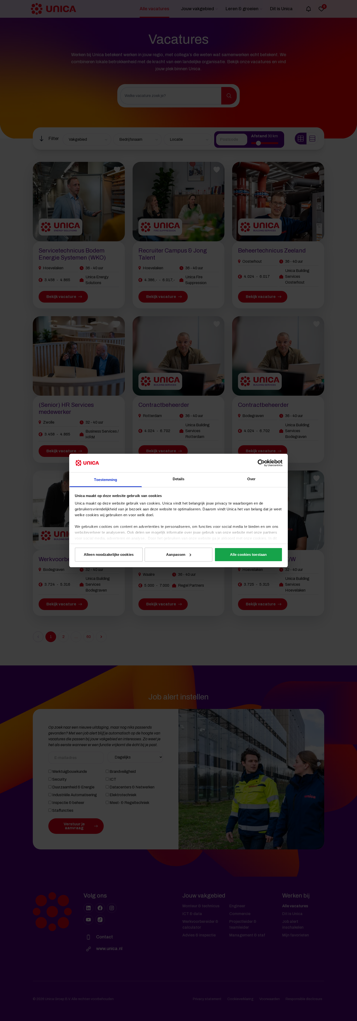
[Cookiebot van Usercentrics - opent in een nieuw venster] (261, 463)
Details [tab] (179, 479)
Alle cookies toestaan (248, 554)
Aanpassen (175, 554)
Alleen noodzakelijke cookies (109, 554)
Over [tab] (251, 479)
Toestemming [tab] (105, 480)
